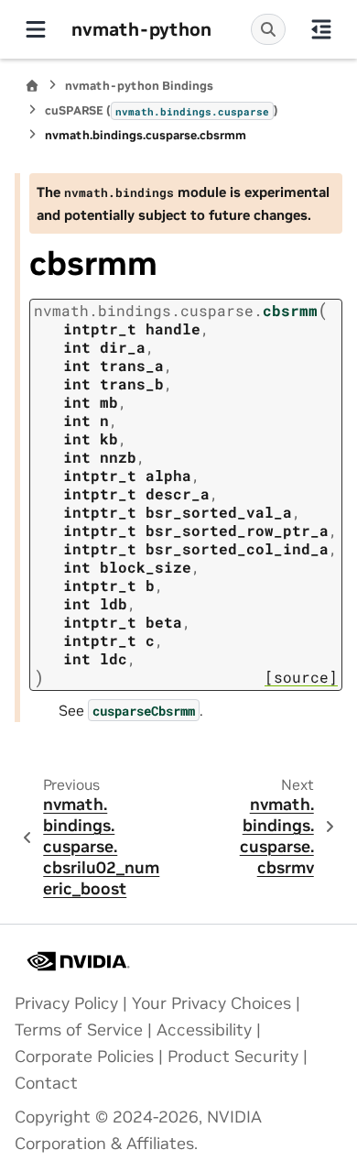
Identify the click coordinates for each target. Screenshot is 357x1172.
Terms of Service (79, 1030)
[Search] (268, 29)
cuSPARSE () (161, 110)
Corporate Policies (84, 1056)
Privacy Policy (66, 1003)
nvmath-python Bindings (139, 85)
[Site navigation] (36, 29)
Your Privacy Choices (211, 1003)
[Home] (32, 85)
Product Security (233, 1056)
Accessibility (204, 1030)
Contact (46, 1083)
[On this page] (321, 29)
